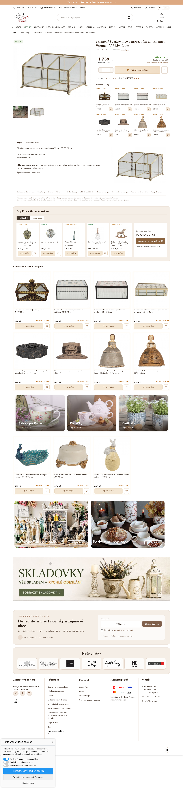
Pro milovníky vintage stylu (139, 192)
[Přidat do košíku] (111, 109)
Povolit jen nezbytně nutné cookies (28, 777)
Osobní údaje (84, 695)
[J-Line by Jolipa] (70, 664)
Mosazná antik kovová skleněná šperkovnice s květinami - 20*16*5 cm (151, 311)
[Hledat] (129, 17)
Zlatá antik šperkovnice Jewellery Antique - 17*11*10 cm (30, 311)
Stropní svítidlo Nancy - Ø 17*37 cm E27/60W (97, 243)
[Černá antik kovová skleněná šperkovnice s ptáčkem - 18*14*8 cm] (72, 290)
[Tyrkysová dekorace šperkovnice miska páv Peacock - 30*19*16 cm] (32, 455)
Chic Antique (123, 50)
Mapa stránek (53, 722)
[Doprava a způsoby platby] (123, 690)
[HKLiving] (134, 664)
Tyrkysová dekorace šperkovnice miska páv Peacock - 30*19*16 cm (31, 476)
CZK (161, 8)
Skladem (50, 192)
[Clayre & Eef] (27, 664)
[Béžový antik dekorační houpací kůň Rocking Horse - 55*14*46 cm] (121, 233)
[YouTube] (29, 693)
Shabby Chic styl (72, 192)
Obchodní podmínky (56, 691)
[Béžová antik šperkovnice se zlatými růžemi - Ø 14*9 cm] (72, 455)
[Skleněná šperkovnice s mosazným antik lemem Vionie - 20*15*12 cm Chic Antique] (20, 112)
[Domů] (16, 32)
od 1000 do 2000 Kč (86, 192)
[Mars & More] (91, 664)
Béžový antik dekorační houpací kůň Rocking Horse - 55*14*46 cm (120, 244)
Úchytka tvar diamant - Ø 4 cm (50, 243)
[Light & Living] (113, 664)
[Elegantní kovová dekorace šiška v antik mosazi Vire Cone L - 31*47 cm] (27, 233)
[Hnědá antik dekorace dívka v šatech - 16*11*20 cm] (151, 351)
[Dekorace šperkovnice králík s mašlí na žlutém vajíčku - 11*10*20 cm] (112, 455)
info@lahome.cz (151, 701)
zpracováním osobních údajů (123, 630)
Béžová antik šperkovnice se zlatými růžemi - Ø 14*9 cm (71, 476)
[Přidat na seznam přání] (164, 70)
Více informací (28, 783)
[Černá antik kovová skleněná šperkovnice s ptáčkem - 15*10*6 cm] (112, 290)
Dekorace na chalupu (102, 192)
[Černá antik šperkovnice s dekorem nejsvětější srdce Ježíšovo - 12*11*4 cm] (32, 351)
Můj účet (84, 680)
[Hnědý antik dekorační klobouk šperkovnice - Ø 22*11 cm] (72, 351)
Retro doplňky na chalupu (120, 192)
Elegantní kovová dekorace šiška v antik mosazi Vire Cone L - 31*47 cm (27, 244)
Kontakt (50, 695)
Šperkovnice (38, 32)
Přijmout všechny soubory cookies (28, 771)
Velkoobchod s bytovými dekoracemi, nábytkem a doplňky (57, 715)
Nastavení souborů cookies (89, 700)
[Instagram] (15, 693)
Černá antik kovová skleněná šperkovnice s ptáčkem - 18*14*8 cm (70, 311)
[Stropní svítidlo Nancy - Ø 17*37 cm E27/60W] (97, 233)
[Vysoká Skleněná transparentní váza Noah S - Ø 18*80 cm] (74, 233)
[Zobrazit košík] (161, 15)
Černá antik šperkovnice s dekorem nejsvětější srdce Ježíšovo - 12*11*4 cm (32, 372)
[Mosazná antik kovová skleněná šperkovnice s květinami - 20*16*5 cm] (151, 290)
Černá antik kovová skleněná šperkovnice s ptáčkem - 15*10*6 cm (110, 311)
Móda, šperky (24, 32)
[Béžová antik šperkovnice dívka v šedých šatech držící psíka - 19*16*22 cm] (112, 351)
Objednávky (83, 687)
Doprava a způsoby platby (58, 686)
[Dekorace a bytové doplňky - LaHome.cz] (21, 17)
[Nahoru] (167, 750)
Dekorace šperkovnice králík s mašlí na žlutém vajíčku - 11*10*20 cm (111, 476)
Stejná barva (37, 218)
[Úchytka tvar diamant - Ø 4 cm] (51, 233)
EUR (166, 8)
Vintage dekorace (156, 192)
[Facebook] (22, 693)
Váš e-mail (105, 619)
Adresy (82, 691)
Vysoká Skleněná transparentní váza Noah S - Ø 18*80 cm (74, 244)
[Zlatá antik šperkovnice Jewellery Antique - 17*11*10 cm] (32, 290)
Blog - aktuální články (56, 731)
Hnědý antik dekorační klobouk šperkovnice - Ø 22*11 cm (71, 372)
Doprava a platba (32, 142)
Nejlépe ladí (23, 218)
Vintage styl (60, 192)
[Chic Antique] (49, 664)
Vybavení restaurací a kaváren (59, 708)
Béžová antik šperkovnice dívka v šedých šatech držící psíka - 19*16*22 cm (109, 372)
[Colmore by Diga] (156, 664)
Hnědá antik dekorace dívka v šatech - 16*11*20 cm (148, 372)
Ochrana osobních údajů (57, 699)
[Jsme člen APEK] (15, 701)
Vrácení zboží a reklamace (58, 704)
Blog (49, 727)
